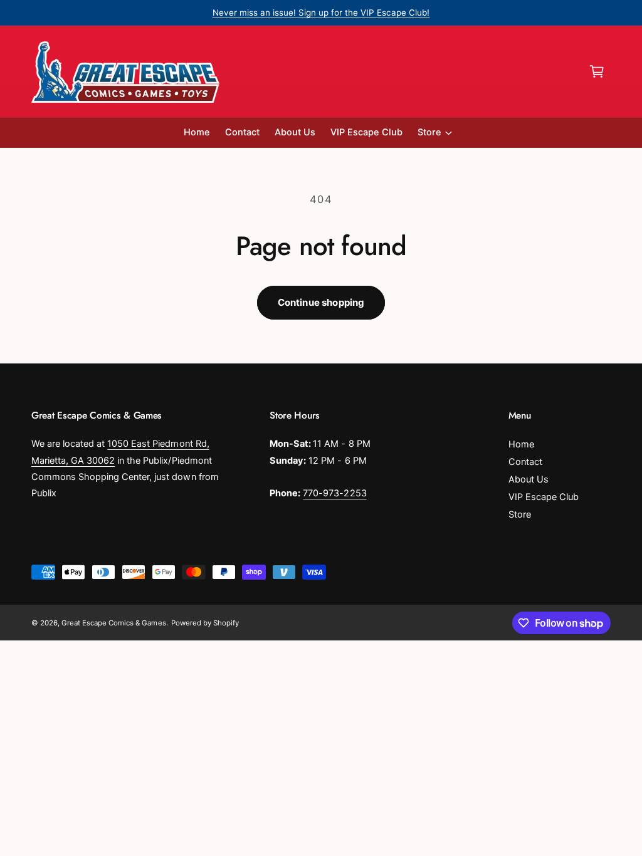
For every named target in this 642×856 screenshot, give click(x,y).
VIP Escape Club (543, 497)
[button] (597, 71)
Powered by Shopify (205, 623)
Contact (525, 461)
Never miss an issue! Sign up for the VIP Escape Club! (321, 13)
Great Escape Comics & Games (113, 623)
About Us (528, 479)
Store (519, 514)
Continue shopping (321, 302)
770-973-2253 (334, 493)
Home (521, 444)
